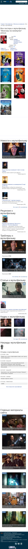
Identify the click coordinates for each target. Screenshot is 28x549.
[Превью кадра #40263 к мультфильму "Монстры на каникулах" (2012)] (19, 323)
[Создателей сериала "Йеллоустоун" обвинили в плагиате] (14, 461)
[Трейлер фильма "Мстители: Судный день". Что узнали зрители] (14, 519)
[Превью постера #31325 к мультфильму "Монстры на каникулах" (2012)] (19, 91)
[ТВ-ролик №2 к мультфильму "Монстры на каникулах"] (14, 247)
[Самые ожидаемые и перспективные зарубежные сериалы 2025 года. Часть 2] (14, 290)
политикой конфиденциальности (7, 537)
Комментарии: (5, 49)
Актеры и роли (13, 49)
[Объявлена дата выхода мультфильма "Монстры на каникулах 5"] (14, 151)
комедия (16, 39)
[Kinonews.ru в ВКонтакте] (18, 543)
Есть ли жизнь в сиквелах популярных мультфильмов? (13, 309)
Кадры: (3, 48)
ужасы (20, 42)
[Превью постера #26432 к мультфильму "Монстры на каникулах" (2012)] (5, 107)
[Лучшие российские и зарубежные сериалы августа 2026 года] (14, 500)
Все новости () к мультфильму (20, 207)
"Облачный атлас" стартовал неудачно (11, 200)
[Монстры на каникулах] (3, 40)
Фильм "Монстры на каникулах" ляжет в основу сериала (13, 170)
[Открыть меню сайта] (1, 2)
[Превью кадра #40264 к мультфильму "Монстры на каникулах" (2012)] (5, 323)
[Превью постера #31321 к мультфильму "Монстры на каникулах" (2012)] (19, 59)
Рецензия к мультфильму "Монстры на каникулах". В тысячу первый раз (11, 224)
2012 (15, 36)
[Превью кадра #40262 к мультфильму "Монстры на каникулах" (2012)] (5, 332)
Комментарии (22, 174)
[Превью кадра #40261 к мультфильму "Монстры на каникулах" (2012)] (19, 332)
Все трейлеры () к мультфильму (19, 276)
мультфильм (17, 40)
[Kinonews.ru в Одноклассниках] (21, 543)
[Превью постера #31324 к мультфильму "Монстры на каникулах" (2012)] (5, 91)
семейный (16, 42)
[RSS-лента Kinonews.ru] (16, 543)
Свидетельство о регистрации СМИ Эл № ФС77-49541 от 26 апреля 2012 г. (14, 540)
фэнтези (16, 43)
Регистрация (21, 3)
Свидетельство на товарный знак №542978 (9, 541)
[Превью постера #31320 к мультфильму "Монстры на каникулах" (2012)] (5, 59)
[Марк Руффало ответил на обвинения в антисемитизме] (14, 423)
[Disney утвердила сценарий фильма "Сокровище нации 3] (14, 441)
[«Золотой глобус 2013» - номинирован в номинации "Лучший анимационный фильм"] (1, 347)
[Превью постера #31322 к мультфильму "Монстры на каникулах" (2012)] (5, 75)
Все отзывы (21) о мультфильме (14, 386)
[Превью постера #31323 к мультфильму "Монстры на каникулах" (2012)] (19, 75)
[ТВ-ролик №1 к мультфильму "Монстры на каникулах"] (14, 265)
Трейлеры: (13, 48)
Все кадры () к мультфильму (20, 339)
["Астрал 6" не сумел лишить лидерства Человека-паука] (14, 480)
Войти (26, 3)
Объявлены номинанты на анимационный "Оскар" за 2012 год (14, 185)
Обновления (14, 532)
